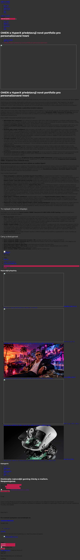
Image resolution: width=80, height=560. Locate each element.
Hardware (7, 8)
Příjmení (3, 488)
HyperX (6, 259)
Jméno (3, 486)
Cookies (3, 531)
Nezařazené (7, 471)
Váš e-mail (4, 484)
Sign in (2, 548)
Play (5, 13)
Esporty (6, 7)
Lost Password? (6, 550)
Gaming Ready (5, 1)
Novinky (6, 5)
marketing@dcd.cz (7, 520)
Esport (6, 466)
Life (5, 11)
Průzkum (7, 10)
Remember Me (7, 547)
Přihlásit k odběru (5, 491)
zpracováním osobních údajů (20, 489)
